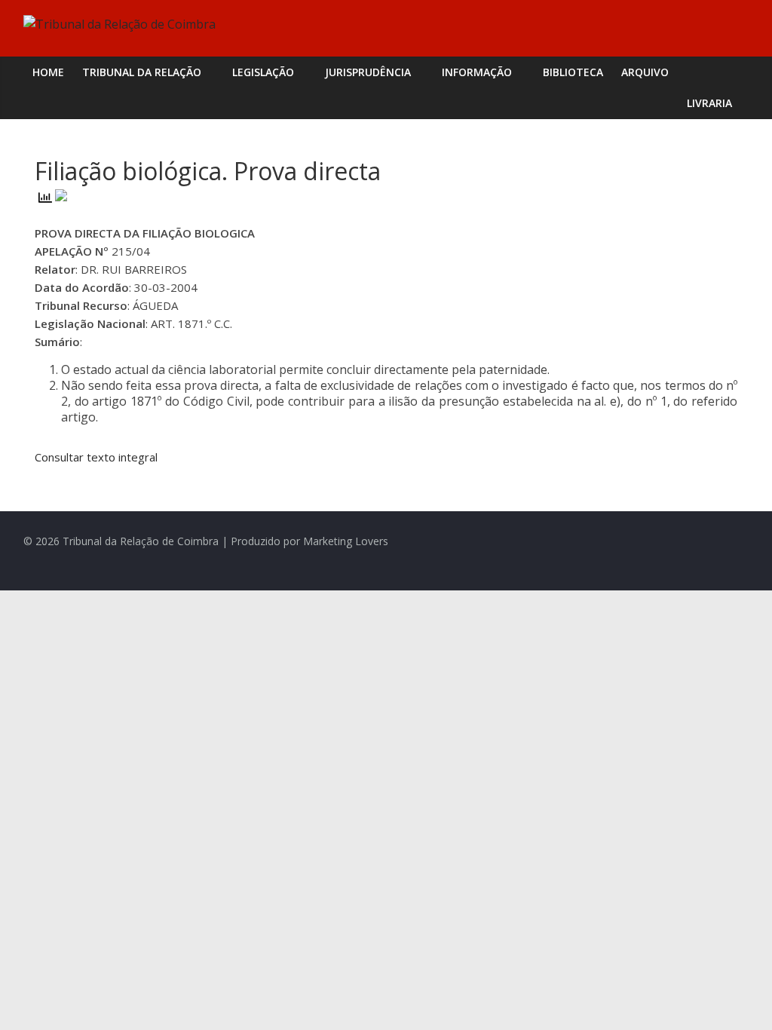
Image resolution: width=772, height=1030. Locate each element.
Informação (477, 72)
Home (48, 72)
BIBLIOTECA (573, 72)
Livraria (709, 103)
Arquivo (645, 72)
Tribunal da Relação (141, 72)
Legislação (263, 72)
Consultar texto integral (96, 456)
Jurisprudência (368, 72)
